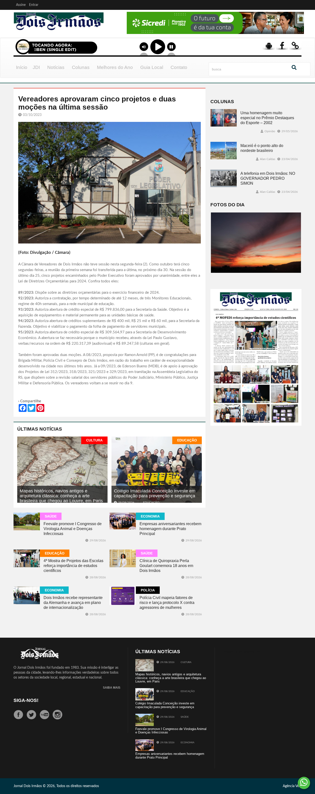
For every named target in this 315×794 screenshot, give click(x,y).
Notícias (55, 67)
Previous (114, 29)
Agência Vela (292, 786)
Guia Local (151, 67)
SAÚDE (51, 516)
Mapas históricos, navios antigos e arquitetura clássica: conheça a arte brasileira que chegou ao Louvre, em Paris (61, 495)
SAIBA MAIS (111, 687)
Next (299, 29)
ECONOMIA (150, 516)
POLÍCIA (148, 590)
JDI (36, 67)
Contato (179, 67)
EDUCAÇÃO (187, 440)
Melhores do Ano (115, 67)
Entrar (33, 5)
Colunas (81, 67)
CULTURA (94, 440)
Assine (21, 5)
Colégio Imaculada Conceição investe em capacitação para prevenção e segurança (154, 493)
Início (21, 67)
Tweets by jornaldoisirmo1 (242, 651)
